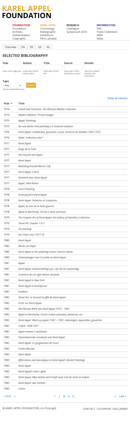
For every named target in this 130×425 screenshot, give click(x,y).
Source (68, 63)
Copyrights (19, 38)
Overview (10, 47)
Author (27, 63)
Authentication (21, 35)
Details (89, 63)
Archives (18, 32)
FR (31, 47)
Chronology (47, 28)
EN (23, 47)
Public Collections (107, 32)
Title (46, 63)
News (100, 38)
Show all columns (117, 98)
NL (48, 47)
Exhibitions (46, 35)
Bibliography (47, 32)
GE (39, 47)
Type (6, 81)
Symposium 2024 (77, 32)
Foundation (19, 28)
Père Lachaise (48, 38)
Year (5, 63)
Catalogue (73, 28)
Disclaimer (120, 409)
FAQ (99, 28)
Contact (89, 409)
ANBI (100, 35)
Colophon (104, 409)
